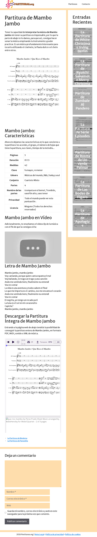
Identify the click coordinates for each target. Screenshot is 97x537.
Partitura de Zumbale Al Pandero (82, 100)
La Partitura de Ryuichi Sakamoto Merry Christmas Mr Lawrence (82, 76)
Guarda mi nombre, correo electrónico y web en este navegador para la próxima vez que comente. (32, 512)
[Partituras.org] (19, 4)
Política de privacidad (55, 534)
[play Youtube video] (33, 247)
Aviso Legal (39, 534)
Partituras (72, 4)
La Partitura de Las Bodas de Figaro (82, 189)
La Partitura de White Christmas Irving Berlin (82, 41)
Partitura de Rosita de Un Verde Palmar (82, 159)
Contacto (86, 4)
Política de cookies (73, 534)
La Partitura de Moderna (17, 438)
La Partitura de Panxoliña (17, 441)
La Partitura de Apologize (82, 217)
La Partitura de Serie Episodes (82, 130)
